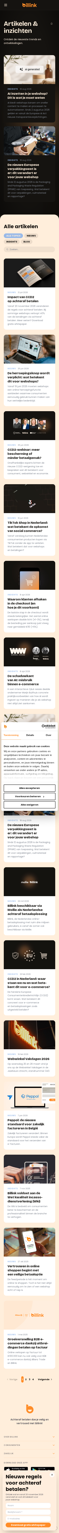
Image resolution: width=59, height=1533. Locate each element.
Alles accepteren (29, 788)
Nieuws (31, 235)
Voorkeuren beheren (28, 796)
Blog (26, 241)
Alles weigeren (29, 804)
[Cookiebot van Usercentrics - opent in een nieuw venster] (42, 726)
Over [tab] (48, 735)
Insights (11, 241)
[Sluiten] (52, 1474)
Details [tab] (30, 735)
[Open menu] (5, 5)
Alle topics (13, 235)
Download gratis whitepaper (28, 1525)
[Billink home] (29, 5)
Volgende (44, 1379)
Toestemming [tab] (11, 735)
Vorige (13, 1379)
